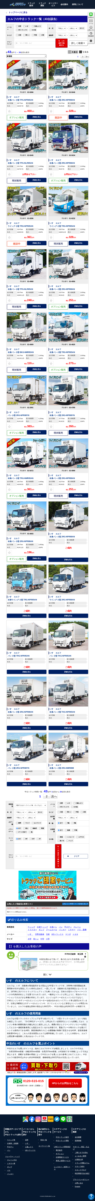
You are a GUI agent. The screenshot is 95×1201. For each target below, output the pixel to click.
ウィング (31, 927)
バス (8, 1170)
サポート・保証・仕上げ (81, 1148)
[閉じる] (91, 41)
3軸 (68, 823)
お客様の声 (79, 1159)
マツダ (68, 934)
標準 (19, 823)
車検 (61, 837)
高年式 (82, 28)
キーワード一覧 (44, 1146)
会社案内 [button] (64, 4)
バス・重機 (81, 930)
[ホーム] (18, 4)
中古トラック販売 (62, 1137)
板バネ (62, 841)
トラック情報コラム (82, 1163)
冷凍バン (53, 927)
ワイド (27, 823)
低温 (68, 830)
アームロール (51, 930)
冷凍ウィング (42, 927)
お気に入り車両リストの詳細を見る (75, 904)
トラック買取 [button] (42, 4)
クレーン (77, 927)
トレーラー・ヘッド (12, 1156)
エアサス (81, 837)
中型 (35, 35)
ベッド (71, 841)
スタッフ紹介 (80, 1166)
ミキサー (71, 930)
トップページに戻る (18, 12)
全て (61, 823)
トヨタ (75, 934)
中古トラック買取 (62, 1141)
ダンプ (41, 930)
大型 (19, 35)
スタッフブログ (80, 1170)
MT (26, 839)
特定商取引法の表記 (82, 1173)
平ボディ (68, 927)
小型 (42, 35)
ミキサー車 (11, 1163)
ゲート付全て (22, 832)
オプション (60, 1154)
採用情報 (78, 1141)
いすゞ (27, 26)
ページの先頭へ (91, 1198)
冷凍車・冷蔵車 (12, 1143)
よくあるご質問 (80, 1156)
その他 (34, 30)
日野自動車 (39, 934)
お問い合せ (79, 1183)
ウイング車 (11, 1140)
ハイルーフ (70, 837)
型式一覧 (43, 1140)
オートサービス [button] (53, 4)
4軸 (75, 823)
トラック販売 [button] (31, 4)
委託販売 (59, 1150)
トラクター (32, 930)
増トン (27, 35)
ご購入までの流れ (81, 1152)
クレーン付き (12, 1160)
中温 (75, 830)
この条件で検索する (62, 43)
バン (61, 927)
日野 (19, 26)
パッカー (62, 930)
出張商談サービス (62, 1157)
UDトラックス (22, 30)
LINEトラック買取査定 (62, 1147)
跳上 (26, 828)
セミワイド (37, 823)
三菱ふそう (37, 26)
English (77, 1186)
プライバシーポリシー (81, 1179)
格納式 (35, 828)
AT (40, 839)
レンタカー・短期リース (62, 1168)
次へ (87, 56)
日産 (48, 934)
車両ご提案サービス (63, 1161)
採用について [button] (77, 4)
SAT (33, 839)
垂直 (42, 828)
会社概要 (78, 1137)
